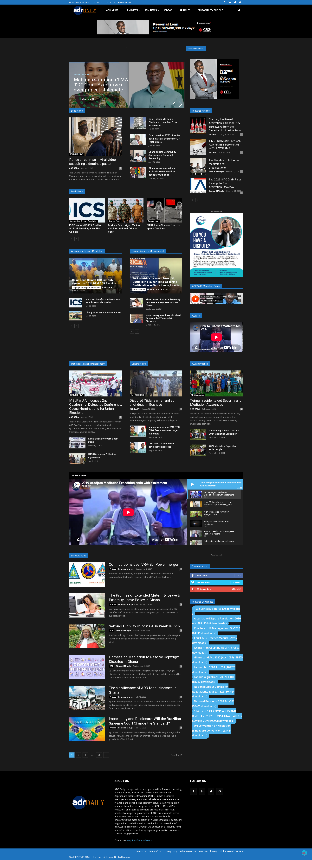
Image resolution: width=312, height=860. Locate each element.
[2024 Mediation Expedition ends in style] (198, 450)
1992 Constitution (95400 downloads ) (216, 611)
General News (115, 221)
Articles (113, 569)
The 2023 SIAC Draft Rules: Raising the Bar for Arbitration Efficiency (225, 183)
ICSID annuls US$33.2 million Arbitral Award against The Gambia (85, 228)
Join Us (97, 2)
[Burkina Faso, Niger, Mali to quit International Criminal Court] (125, 210)
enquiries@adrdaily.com (139, 840)
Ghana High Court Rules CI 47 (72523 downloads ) (216, 650)
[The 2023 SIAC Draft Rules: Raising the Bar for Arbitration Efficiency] (198, 185)
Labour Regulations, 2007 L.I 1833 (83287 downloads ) (213, 679)
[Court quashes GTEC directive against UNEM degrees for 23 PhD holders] (138, 139)
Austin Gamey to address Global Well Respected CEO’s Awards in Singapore (163, 318)
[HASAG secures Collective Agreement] (77, 458)
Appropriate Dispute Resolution (83, 221)
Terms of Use (155, 851)
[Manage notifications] (304, 852)
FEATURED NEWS (77, 154)
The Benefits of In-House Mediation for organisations (224, 164)
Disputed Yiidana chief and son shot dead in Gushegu (153, 403)
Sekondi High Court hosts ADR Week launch (144, 626)
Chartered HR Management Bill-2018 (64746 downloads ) (216, 630)
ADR (111, 631)
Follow (236, 582)
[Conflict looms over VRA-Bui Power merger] (87, 574)
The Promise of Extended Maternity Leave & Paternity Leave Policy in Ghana (163, 302)
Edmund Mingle (154, 289)
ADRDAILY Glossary (208, 851)
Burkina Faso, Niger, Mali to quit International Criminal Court (124, 228)
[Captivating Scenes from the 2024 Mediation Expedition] (198, 434)
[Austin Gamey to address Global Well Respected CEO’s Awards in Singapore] (136, 318)
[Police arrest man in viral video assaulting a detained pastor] (95, 136)
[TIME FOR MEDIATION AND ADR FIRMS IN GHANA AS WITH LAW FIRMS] (198, 147)
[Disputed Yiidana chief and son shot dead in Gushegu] (156, 383)
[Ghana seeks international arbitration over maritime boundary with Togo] (138, 172)
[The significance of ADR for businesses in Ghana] (87, 698)
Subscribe (235, 589)
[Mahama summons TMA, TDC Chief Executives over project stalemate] (138, 431)
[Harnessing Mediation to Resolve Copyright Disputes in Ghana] (87, 667)
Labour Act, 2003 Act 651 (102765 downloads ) (213, 669)
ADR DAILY (74, 168)
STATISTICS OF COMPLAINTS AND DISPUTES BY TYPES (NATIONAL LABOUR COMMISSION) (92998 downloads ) (217, 716)
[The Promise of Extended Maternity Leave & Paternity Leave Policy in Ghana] (136, 302)
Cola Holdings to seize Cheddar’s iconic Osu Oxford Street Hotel (164, 122)
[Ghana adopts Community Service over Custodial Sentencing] (138, 156)
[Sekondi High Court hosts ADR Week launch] (87, 636)
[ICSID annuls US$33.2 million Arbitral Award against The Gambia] (87, 210)
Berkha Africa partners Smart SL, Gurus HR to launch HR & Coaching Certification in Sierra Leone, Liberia (155, 282)
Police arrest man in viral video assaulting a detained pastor (92, 162)
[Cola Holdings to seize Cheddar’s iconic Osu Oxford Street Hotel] (138, 123)
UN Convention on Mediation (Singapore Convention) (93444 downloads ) (211, 730)
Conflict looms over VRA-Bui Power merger (143, 564)
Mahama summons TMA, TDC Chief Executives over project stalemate (164, 430)
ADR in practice (197, 395)
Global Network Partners (231, 851)
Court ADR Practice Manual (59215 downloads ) (214, 640)
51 (99, 755)
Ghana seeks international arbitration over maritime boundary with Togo (162, 171)
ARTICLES (185, 10)
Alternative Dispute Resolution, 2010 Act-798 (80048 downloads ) (216, 621)
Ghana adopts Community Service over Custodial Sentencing (162, 155)
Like (238, 575)
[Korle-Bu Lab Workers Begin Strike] (77, 442)
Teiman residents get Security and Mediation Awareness (215, 403)
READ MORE (87, 99)
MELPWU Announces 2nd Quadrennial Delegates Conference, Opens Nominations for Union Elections (95, 407)
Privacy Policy (171, 851)
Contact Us (110, 2)
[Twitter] (235, 2)
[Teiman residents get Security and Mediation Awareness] (216, 383)
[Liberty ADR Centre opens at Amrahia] (75, 315)
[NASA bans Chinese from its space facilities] (164, 210)
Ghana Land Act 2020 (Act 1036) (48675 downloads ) (217, 660)
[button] (239, 10)
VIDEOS (168, 10)
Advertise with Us (188, 851)
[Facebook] (224, 2)
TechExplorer (124, 857)
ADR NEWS (112, 10)
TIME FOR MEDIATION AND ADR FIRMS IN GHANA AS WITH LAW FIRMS (225, 144)
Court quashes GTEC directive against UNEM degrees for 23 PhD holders (164, 138)
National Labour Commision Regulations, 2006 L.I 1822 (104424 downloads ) (213, 691)
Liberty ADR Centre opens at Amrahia (103, 312)
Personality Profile (210, 10)
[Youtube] (240, 2)
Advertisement (124, 2)
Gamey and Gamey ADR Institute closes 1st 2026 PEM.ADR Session (94, 281)
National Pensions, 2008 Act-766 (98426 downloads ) (213, 704)
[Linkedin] (229, 2)
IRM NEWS (151, 10)
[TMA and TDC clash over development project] (138, 447)
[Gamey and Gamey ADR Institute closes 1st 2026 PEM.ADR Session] (95, 275)
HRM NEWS (131, 10)
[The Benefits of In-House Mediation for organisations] (198, 166)
